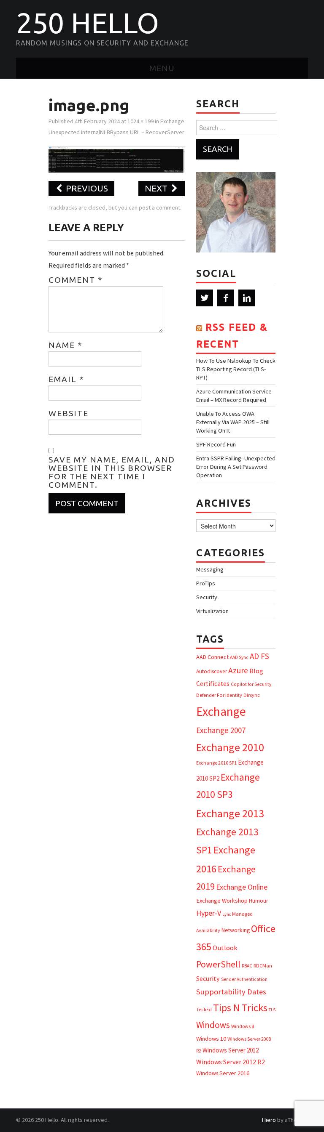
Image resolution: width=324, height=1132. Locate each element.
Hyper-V (208, 913)
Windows (213, 1025)
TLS (272, 1009)
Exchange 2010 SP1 (216, 763)
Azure (238, 670)
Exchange (221, 711)
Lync (226, 914)
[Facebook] (225, 298)
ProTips (205, 583)
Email (66, 379)
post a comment (159, 207)
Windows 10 (211, 1038)
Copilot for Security (251, 684)
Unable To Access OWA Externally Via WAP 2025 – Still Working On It (233, 422)
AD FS (259, 656)
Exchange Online (241, 887)
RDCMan (263, 965)
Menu (162, 68)
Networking (235, 930)
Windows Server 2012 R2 (230, 1062)
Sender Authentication (244, 979)
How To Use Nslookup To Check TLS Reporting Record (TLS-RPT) (235, 369)
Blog (256, 671)
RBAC (247, 966)
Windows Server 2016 (222, 1073)
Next (157, 188)
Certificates (213, 684)
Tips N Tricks (240, 1007)
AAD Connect (212, 657)
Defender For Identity (219, 695)
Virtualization (212, 611)
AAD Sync (239, 657)
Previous (86, 188)
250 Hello (87, 23)
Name (66, 345)
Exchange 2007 (221, 730)
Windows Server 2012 (230, 1050)
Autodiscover (211, 671)
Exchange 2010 (230, 747)
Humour (258, 900)
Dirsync (251, 695)
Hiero (269, 1120)
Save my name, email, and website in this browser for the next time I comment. (112, 472)
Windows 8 (242, 1026)
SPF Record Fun (216, 444)
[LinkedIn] (246, 298)
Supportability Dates (231, 991)
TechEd (204, 1009)
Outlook (225, 947)
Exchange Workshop (222, 900)
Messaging (210, 569)
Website (69, 413)
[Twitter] (204, 298)
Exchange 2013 (230, 813)
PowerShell (218, 964)
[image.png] (117, 158)
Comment (76, 280)
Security (206, 597)
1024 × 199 (140, 121)
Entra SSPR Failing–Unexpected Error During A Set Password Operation (235, 466)
